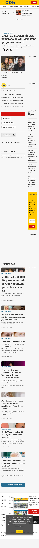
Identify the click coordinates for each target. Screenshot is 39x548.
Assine (34, 2)
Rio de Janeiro (24, 6)
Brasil (3, 520)
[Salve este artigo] (9, 50)
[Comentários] (11, 50)
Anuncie (35, 532)
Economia (4, 517)
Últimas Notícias (13, 6)
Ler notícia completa (13, 114)
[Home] (10, 3)
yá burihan (6, 118)
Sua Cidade (11, 497)
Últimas (5, 12)
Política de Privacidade (19, 523)
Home (4, 6)
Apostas (11, 500)
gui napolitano (7, 123)
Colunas (3, 514)
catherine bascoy (8, 127)
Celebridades (7, 33)
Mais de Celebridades (15, 484)
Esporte (3, 512)
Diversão (33, 6)
